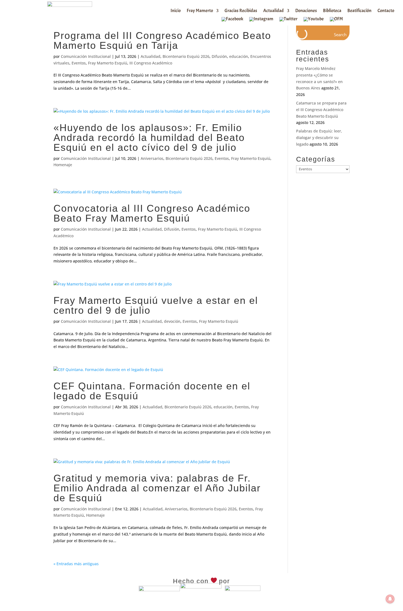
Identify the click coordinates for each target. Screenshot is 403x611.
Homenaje (62, 164)
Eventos (79, 63)
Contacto (386, 11)
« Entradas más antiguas (76, 563)
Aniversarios (152, 158)
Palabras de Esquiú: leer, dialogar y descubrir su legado (319, 137)
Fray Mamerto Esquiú (107, 63)
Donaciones (306, 11)
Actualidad (273, 11)
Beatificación (359, 11)
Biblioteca (332, 11)
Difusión (219, 56)
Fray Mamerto (200, 11)
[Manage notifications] (390, 599)
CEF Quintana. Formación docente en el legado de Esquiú (151, 390)
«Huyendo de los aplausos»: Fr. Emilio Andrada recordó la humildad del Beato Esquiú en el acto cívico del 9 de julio (149, 137)
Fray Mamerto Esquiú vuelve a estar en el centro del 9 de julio (155, 305)
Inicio (176, 11)
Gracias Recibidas (241, 11)
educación (238, 56)
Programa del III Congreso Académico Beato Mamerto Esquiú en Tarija (162, 40)
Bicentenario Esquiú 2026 (186, 56)
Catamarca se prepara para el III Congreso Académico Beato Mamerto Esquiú (321, 109)
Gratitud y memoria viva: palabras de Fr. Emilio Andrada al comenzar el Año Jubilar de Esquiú (157, 488)
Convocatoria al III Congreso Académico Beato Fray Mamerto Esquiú (151, 213)
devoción (172, 321)
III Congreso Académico (150, 63)
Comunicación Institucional (86, 56)
